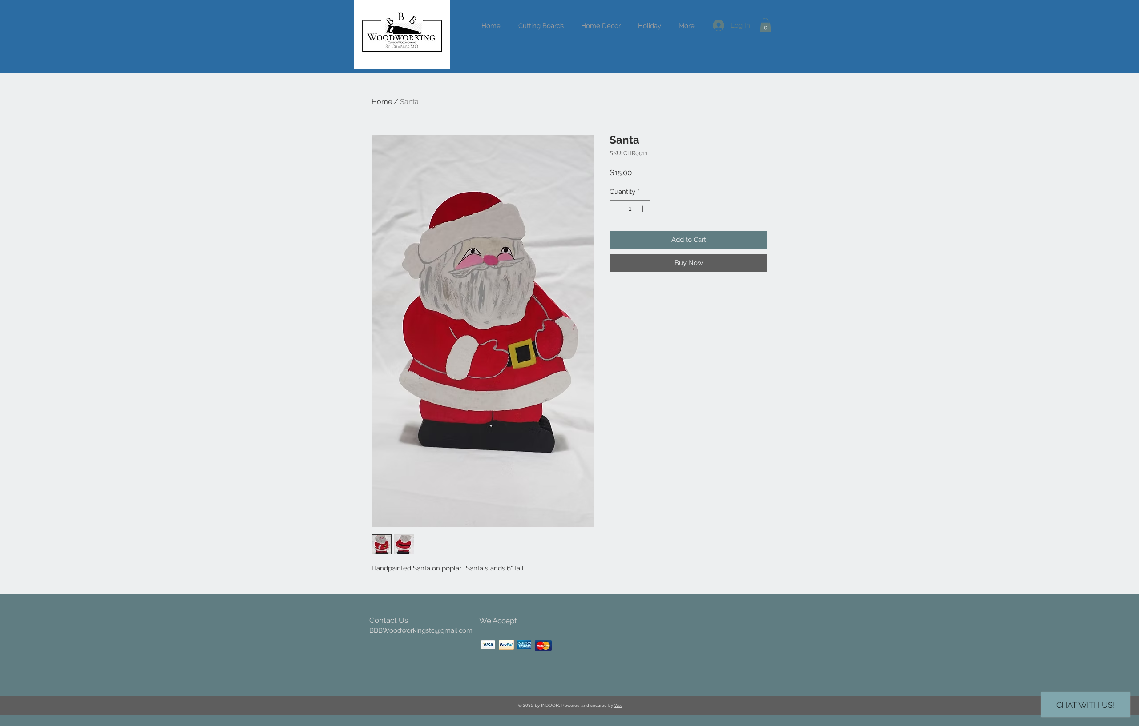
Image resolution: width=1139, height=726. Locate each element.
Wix (618, 705)
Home (382, 101)
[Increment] (644, 209)
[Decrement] (617, 209)
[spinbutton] (630, 209)
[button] (649, 26)
